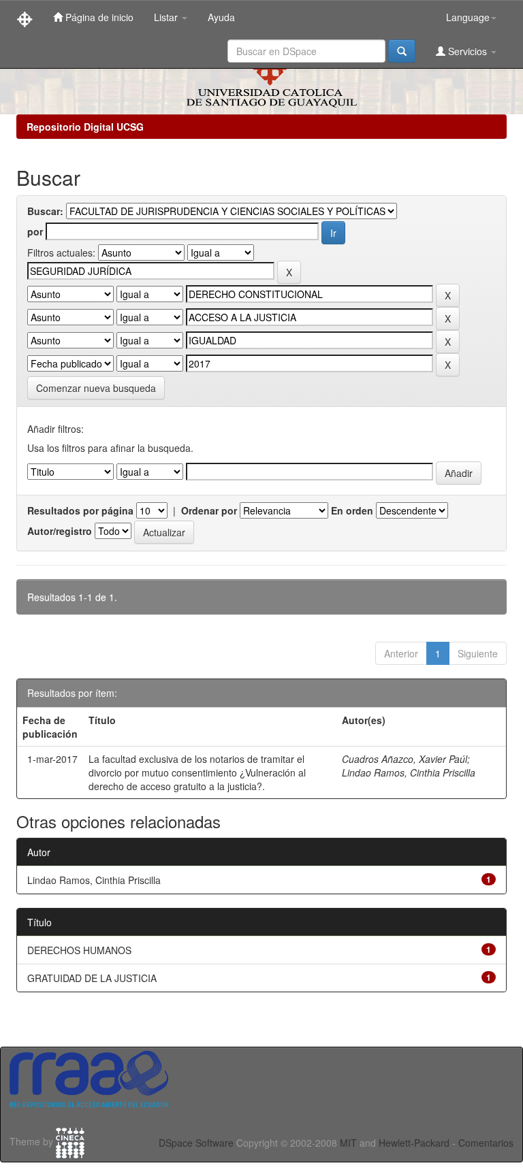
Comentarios (485, 1142)
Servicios (467, 51)
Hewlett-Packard (414, 1142)
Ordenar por (209, 510)
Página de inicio (98, 17)
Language (468, 17)
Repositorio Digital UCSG (85, 126)
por (35, 231)
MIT (348, 1142)
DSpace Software (196, 1142)
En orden (352, 510)
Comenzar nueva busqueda (96, 388)
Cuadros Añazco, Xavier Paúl (404, 759)
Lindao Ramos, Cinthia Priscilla (408, 772)
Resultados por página (80, 510)
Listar (167, 17)
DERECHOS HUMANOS (79, 950)
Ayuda (221, 17)
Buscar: (45, 211)
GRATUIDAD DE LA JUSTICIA (92, 978)
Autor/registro (59, 531)
